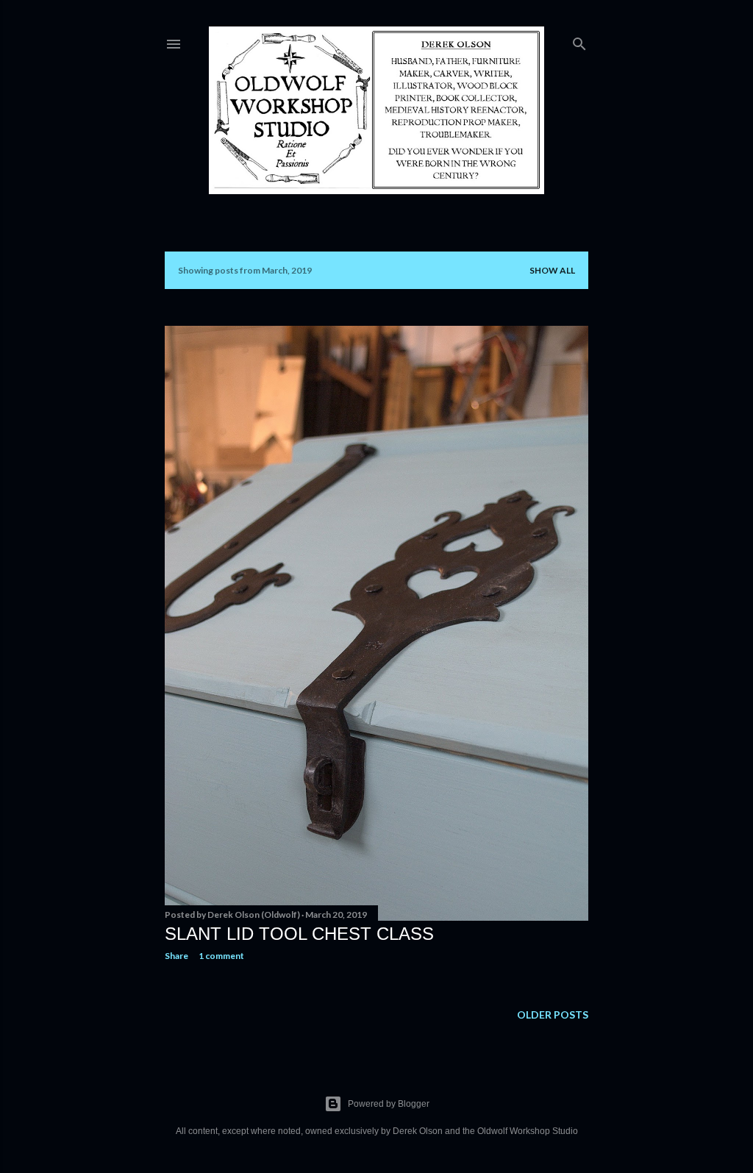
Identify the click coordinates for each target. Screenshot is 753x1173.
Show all (552, 270)
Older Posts (552, 1014)
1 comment (221, 955)
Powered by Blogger (388, 1104)
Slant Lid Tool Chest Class (299, 934)
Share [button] (176, 955)
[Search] (579, 40)
